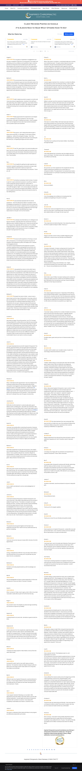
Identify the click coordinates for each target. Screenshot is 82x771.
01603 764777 (67, 5)
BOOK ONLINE (8, 5)
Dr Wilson (35, 410)
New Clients (46, 8)
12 (51, 749)
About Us (12, 8)
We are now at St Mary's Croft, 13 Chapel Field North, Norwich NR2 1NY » (40, 2)
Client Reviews (55, 8)
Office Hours (16, 5)
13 (54, 749)
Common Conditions (23, 8)
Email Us (22, 5)
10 (46, 749)
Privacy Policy (9, 769)
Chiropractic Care (36, 8)
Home (6, 8)
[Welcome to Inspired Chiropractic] (41, 17)
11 (49, 749)
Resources (64, 8)
